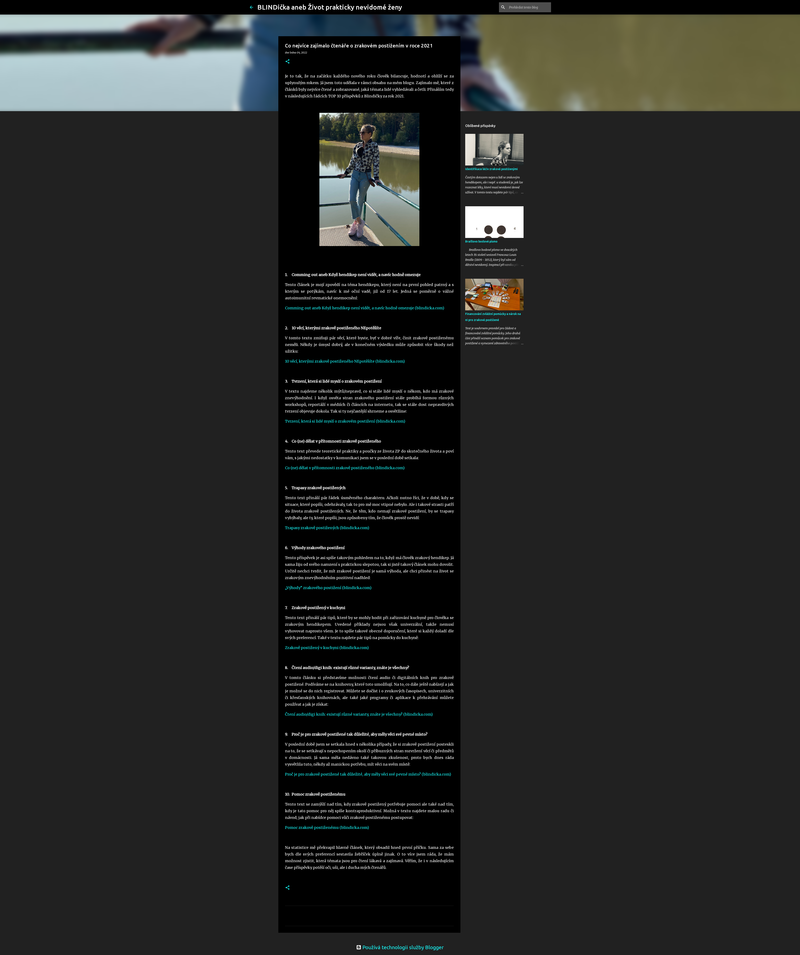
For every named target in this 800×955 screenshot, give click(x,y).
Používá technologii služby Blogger (402, 947)
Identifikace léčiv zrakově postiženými (491, 169)
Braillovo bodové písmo (481, 241)
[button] (287, 62)
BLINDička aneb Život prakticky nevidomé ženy (329, 7)
